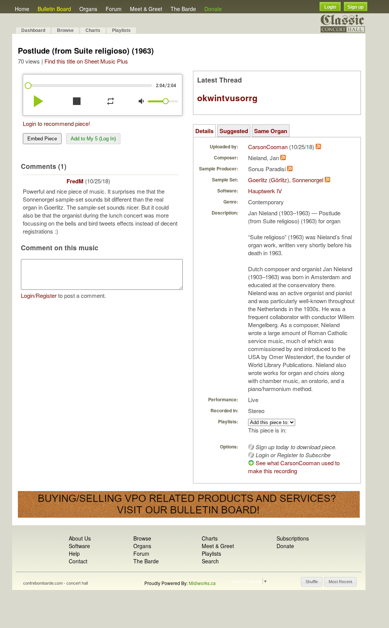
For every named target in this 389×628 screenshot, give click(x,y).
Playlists (121, 30)
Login (330, 7)
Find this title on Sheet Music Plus (86, 61)
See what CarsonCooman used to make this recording (294, 467)
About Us (80, 538)
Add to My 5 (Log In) (93, 138)
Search (210, 561)
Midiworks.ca (202, 583)
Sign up (356, 7)
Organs (88, 9)
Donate (213, 9)
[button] (312, 582)
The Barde (183, 9)
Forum (114, 9)
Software (79, 546)
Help (74, 553)
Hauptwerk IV (265, 191)
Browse (65, 30)
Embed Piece (42, 138)
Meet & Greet (146, 9)
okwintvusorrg (227, 98)
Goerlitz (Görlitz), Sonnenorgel (285, 180)
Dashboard (33, 30)
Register (46, 295)
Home (22, 9)
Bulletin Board (54, 9)
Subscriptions (293, 538)
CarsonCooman (268, 147)
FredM (75, 181)
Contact (78, 561)
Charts (92, 30)
